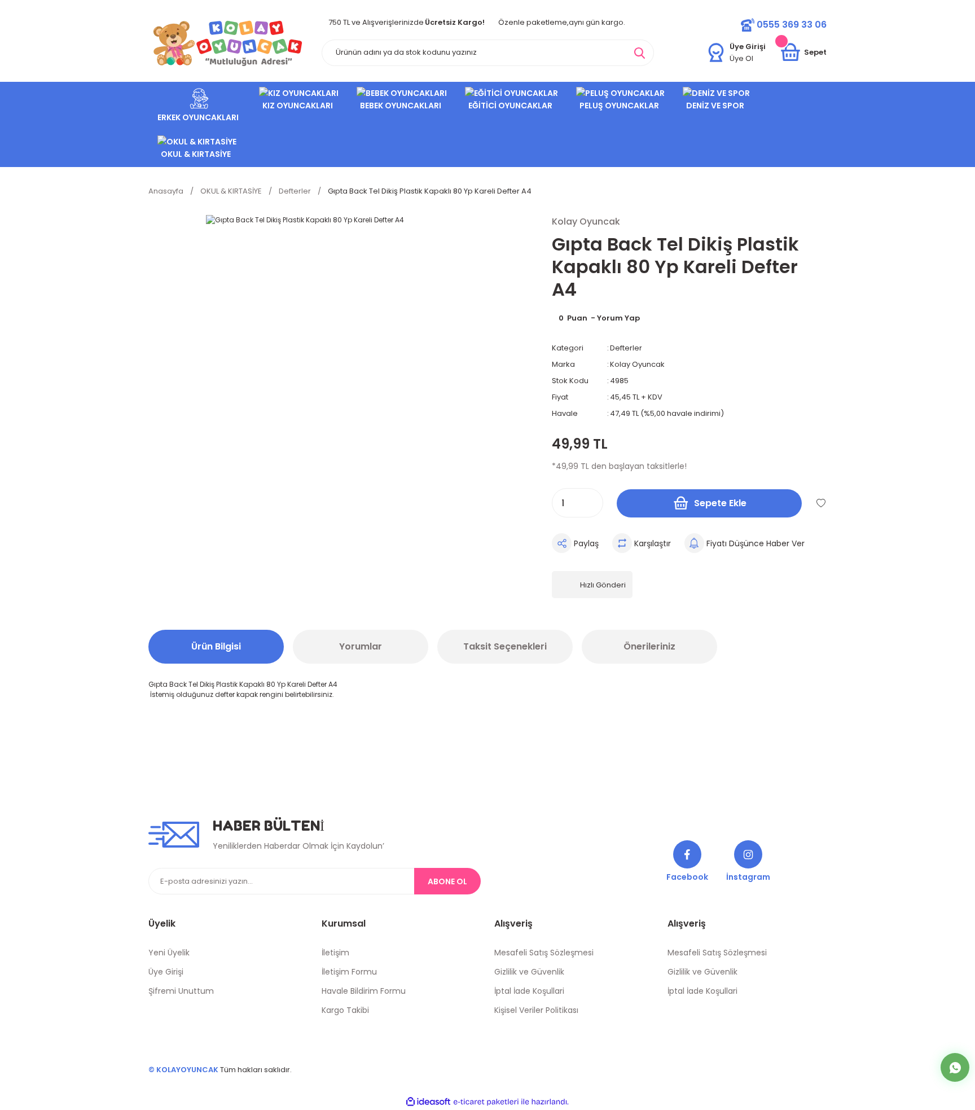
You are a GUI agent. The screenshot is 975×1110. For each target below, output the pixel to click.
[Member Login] (716, 52)
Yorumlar (360, 646)
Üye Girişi (165, 971)
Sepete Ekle (720, 503)
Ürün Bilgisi (216, 646)
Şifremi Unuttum (181, 991)
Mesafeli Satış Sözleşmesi (544, 952)
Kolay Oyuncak (637, 364)
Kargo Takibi (345, 1010)
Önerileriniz (649, 646)
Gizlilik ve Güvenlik (529, 971)
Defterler (626, 348)
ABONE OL (447, 881)
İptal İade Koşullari (529, 991)
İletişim (335, 952)
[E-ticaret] (486, 1102)
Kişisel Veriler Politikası (536, 1010)
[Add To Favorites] (821, 502)
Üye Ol (741, 58)
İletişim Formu (349, 971)
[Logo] (227, 43)
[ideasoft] (428, 1102)
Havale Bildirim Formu (364, 991)
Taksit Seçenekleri (505, 646)
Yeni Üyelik (169, 952)
